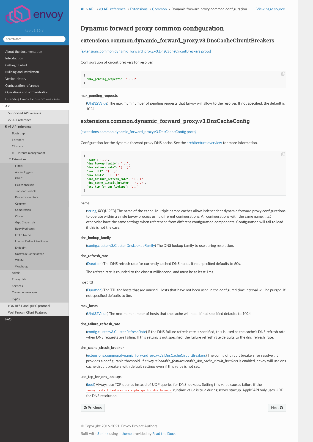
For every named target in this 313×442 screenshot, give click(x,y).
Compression (23, 210)
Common (20, 204)
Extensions (19, 159)
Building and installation (22, 72)
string (91, 211)
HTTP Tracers (23, 235)
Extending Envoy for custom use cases (32, 99)
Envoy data (19, 279)
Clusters (17, 146)
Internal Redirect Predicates (31, 241)
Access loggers (24, 172)
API (8, 106)
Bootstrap (18, 133)
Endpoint (20, 248)
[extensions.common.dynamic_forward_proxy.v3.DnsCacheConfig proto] (139, 132)
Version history (15, 79)
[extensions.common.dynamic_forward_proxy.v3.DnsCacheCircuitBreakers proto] (146, 51)
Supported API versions (24, 113)
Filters (18, 166)
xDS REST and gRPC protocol (29, 306)
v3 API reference (19, 126)
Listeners (18, 140)
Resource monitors (26, 197)
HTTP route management (28, 153)
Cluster (19, 216)
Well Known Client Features (27, 312)
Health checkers (24, 185)
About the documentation (23, 51)
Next (275, 408)
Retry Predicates (25, 229)
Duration (94, 264)
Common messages (24, 292)
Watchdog (21, 266)
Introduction (14, 58)
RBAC (18, 178)
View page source (270, 9)
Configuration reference (22, 85)
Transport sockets (25, 191)
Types (16, 299)
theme (126, 434)
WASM (19, 260)
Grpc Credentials (25, 222)
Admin (16, 273)
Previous (94, 408)
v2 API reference (19, 120)
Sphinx (102, 434)
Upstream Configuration (29, 254)
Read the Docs (164, 434)
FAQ (8, 319)
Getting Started (16, 65)
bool (90, 384)
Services (17, 286)
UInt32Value (97, 103)
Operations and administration (27, 92)
